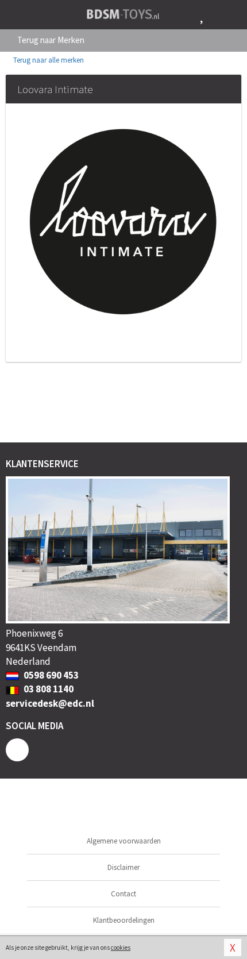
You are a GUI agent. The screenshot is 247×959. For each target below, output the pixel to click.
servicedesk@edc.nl (50, 703)
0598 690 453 (50, 675)
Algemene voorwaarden (124, 841)
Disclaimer (123, 867)
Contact (123, 894)
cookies (120, 947)
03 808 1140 (48, 689)
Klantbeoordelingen (124, 920)
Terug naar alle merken (47, 60)
